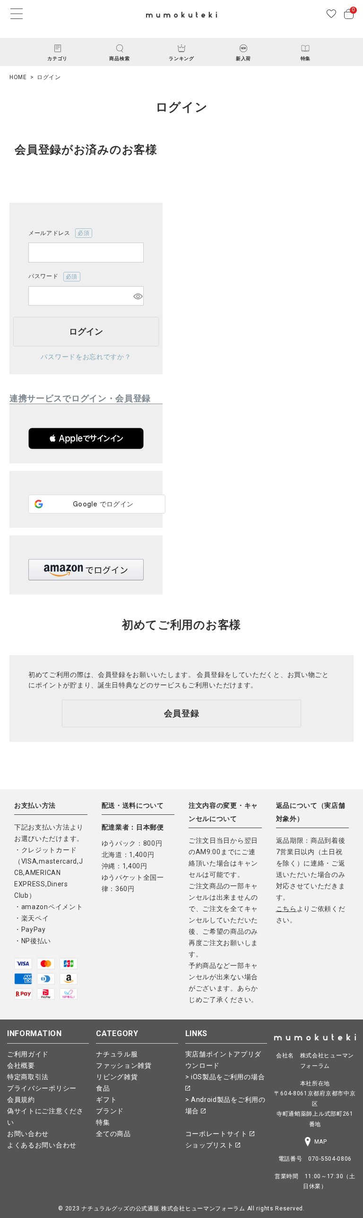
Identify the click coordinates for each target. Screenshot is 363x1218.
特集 (103, 1122)
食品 (103, 1088)
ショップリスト (210, 1145)
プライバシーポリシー (42, 1088)
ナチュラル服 (117, 1054)
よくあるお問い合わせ (42, 1145)
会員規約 (21, 1099)
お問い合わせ (28, 1133)
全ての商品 (113, 1133)
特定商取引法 (28, 1077)
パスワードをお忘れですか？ (86, 357)
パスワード (50, 277)
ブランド (110, 1111)
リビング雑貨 (117, 1077)
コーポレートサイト (217, 1133)
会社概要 (21, 1065)
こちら (286, 908)
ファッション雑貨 (124, 1065)
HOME (18, 77)
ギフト (106, 1099)
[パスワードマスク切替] (137, 296)
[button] (86, 438)
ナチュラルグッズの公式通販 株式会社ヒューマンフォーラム (163, 1208)
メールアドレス (56, 234)
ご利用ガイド (28, 1054)
